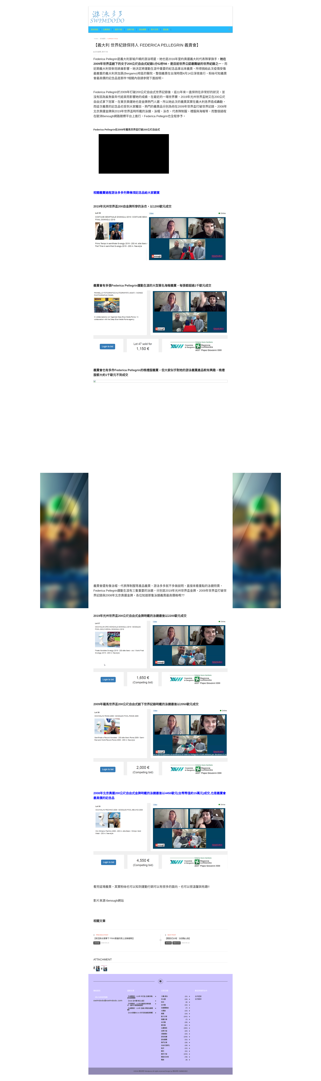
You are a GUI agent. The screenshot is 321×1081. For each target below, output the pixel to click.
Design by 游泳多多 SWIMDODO (176, 1071)
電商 (162, 1060)
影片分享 (154, 29)
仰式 (162, 1002)
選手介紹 (118, 29)
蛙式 (162, 1048)
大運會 (163, 1011)
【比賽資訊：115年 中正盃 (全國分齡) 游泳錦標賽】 (140, 997)
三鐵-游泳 (164, 996)
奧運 (162, 1014)
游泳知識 (94, 29)
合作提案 (198, 996)
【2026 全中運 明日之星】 (136, 1001)
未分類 (163, 1022)
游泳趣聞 (142, 29)
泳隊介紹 (130, 29)
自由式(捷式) (165, 1045)
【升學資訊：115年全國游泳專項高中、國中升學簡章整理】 (139, 1004)
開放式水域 (176, 943)
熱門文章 (164, 1042)
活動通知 (164, 1034)
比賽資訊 (106, 29)
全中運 (163, 1005)
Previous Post (102, 935)
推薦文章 (164, 1019)
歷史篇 (165, 29)
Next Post (171, 935)
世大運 (163, 999)
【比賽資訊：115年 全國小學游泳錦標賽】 (140, 1009)
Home (96, 38)
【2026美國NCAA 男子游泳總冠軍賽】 (140, 1013)
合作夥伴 (198, 999)
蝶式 (162, 1051)
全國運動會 (165, 1008)
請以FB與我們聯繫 (101, 997)
